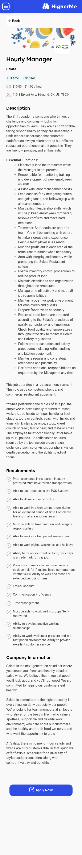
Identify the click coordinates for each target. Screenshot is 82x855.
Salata (11, 69)
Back (16, 21)
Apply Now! (44, 790)
